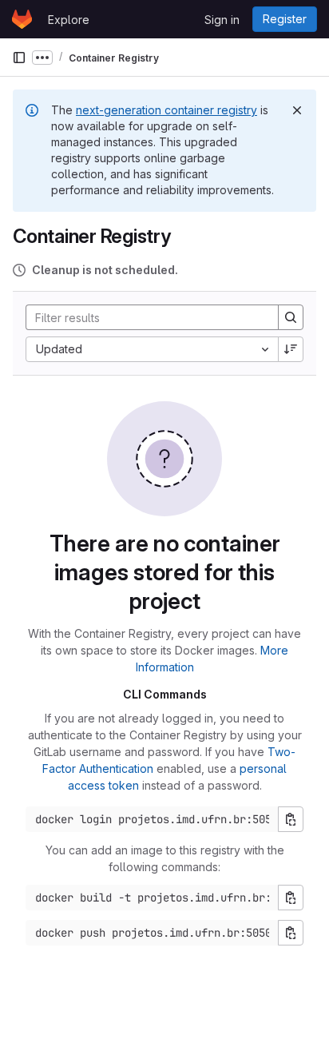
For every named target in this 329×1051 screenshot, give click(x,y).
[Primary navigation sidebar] (19, 57)
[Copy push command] (290, 933)
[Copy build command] (290, 897)
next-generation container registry (166, 110)
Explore (68, 19)
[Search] (290, 317)
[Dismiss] (297, 110)
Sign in (222, 19)
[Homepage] (22, 19)
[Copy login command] (290, 819)
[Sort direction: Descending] (290, 349)
